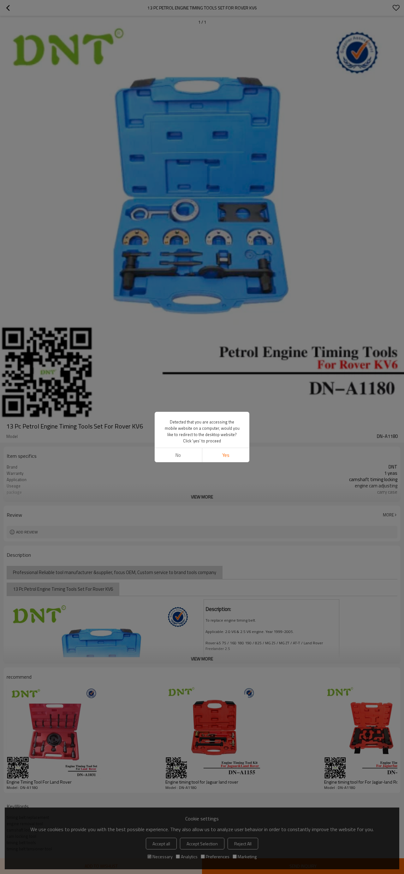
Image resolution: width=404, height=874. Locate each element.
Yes (225, 455)
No (178, 455)
